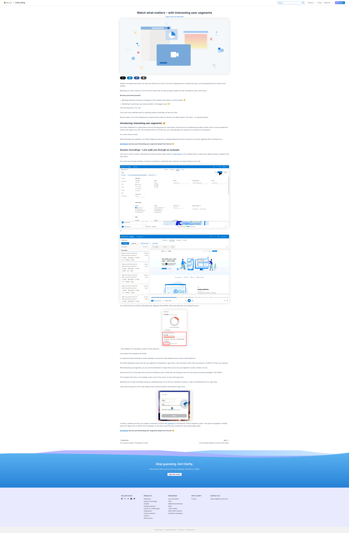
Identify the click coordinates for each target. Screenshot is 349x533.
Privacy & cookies (158, 529)
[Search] (303, 2)
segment (171, 423)
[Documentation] (173, 499)
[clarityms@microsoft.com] (219, 499)
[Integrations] (148, 511)
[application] (314, 2)
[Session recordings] (150, 501)
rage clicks (177, 154)
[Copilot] (146, 516)
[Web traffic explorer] (175, 511)
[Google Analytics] (150, 506)
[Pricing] (193, 499)
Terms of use (181, 529)
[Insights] (146, 504)
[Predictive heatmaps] (175, 513)
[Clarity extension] (149, 513)
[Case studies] (172, 508)
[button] (340, 2)
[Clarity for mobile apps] (152, 508)
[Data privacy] (148, 518)
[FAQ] (169, 501)
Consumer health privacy (170, 529)
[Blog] (170, 506)
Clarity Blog (20, 3)
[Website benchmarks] (175, 504)
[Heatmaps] (147, 499)
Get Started (124, 144)
